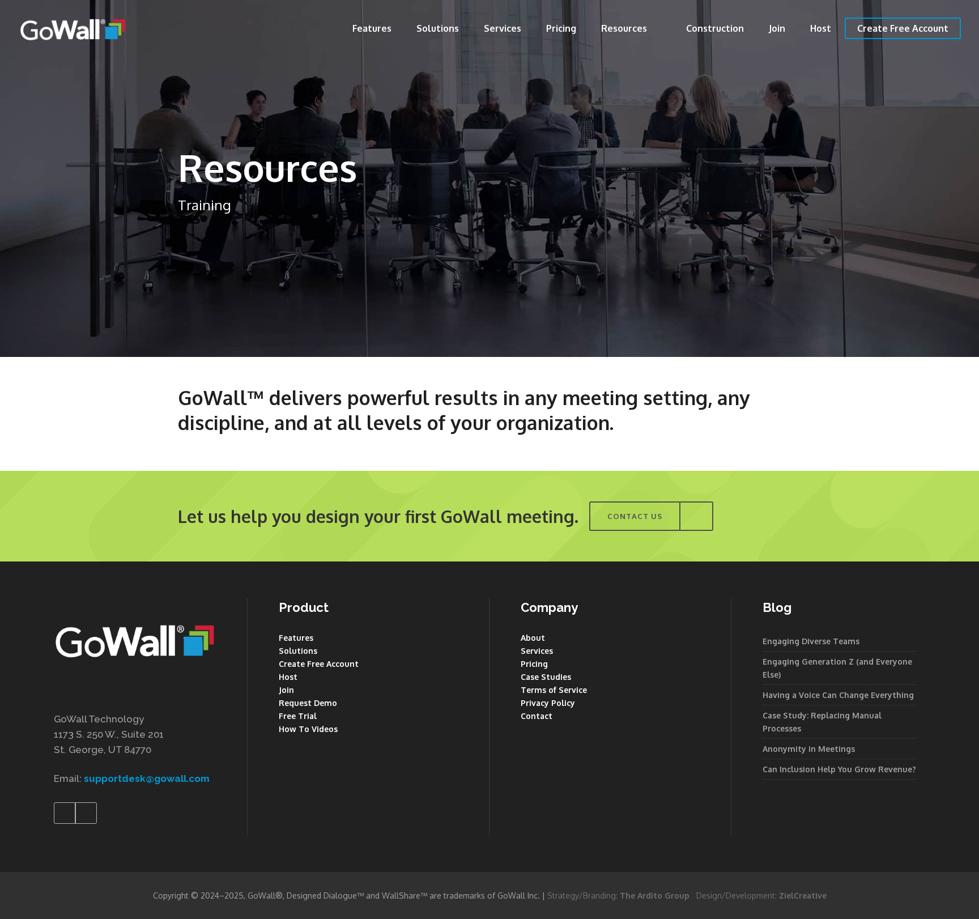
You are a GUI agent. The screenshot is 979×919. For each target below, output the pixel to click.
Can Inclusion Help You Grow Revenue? (839, 769)
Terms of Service (554, 690)
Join (286, 690)
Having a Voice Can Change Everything (838, 695)
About (533, 638)
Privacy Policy (548, 703)
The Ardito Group (654, 895)
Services (537, 651)
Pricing (534, 664)
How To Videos (308, 729)
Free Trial (298, 716)
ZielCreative (803, 895)
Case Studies (546, 677)
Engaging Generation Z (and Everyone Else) (837, 668)
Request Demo (308, 703)
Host (288, 677)
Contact (536, 716)
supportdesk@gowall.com (147, 778)
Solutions (298, 651)
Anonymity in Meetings (809, 749)
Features (296, 638)
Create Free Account (319, 664)
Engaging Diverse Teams (811, 641)
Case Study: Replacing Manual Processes (822, 721)
